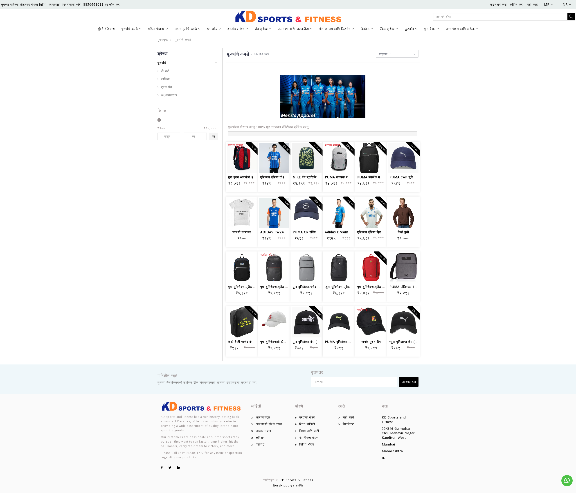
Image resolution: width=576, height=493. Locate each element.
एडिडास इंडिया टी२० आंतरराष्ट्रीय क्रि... (286, 177)
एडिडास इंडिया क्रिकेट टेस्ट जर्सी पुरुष (381, 232)
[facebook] (162, 467)
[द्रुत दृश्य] (247, 166)
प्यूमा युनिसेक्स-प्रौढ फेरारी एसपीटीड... (349, 287)
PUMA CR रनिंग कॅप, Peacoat (315, 232)
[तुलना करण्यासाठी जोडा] (236, 166)
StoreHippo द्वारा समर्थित (288, 485)
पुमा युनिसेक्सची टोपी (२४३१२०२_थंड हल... (288, 341)
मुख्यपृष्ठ (163, 39)
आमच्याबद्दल (263, 417)
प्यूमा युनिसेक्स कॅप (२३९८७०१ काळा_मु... (415, 341)
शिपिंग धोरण (306, 444)
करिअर (260, 437)
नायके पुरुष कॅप (371, 341)
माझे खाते (348, 417)
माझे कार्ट (532, 4)
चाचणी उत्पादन (241, 232)
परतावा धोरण (307, 417)
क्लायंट (260, 444)
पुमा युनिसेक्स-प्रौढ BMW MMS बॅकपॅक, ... (257, 287)
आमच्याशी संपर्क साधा (269, 424)
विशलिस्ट (348, 424)
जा (213, 136)
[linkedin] (178, 467)
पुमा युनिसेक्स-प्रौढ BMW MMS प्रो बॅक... (288, 287)
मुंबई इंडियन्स (106, 29)
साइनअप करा (498, 4)
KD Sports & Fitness (296, 480)
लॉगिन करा (516, 4)
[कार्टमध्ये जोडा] (236, 154)
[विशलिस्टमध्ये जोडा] (247, 154)
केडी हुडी (403, 232)
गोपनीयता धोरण (309, 437)
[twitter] (170, 467)
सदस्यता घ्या (409, 382)
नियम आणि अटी (309, 431)
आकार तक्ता (263, 431)
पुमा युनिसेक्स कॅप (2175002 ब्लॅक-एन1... (320, 341)
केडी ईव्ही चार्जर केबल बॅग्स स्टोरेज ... (252, 341)
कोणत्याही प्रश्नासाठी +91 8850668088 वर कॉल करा (84, 4)
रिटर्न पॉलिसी (307, 424)
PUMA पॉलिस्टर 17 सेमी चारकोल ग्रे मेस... (417, 287)
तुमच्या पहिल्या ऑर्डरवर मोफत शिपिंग (23, 4)
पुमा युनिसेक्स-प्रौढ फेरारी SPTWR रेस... (383, 287)
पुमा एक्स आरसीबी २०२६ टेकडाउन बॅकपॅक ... (257, 177)
